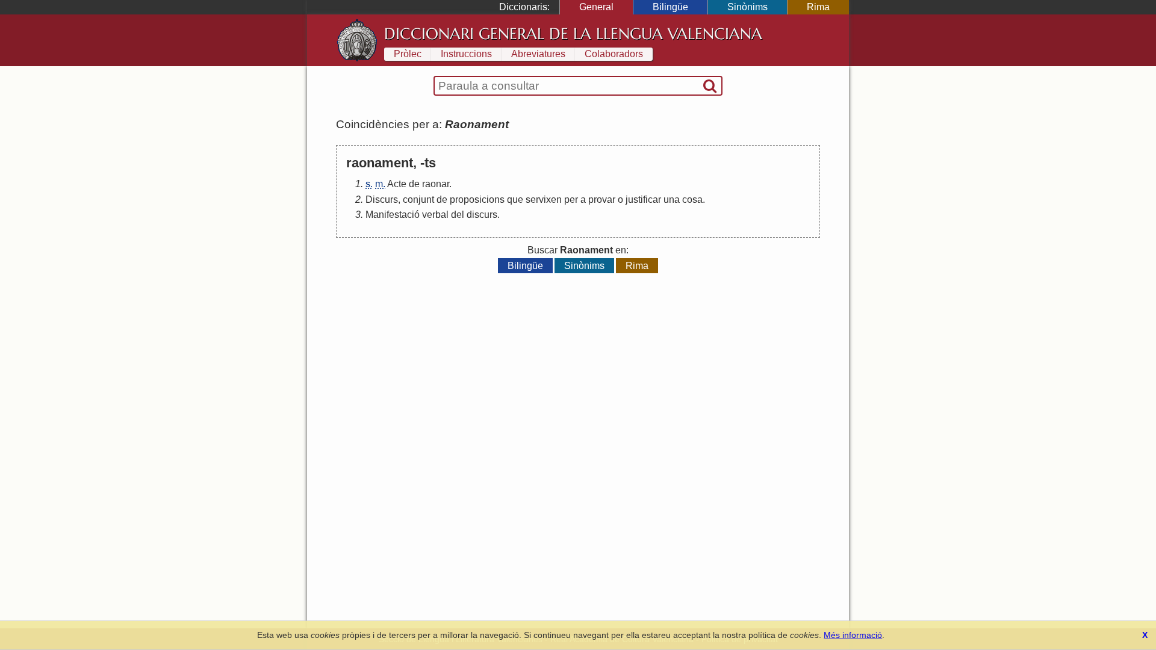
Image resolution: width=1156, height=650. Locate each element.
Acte (396, 184)
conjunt (418, 199)
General (596, 7)
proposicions (477, 199)
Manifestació (392, 214)
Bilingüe (670, 7)
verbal (435, 214)
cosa (692, 199)
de (414, 184)
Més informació (853, 635)
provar (601, 199)
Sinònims (747, 7)
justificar (643, 199)
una (671, 199)
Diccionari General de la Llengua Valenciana (573, 33)
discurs (482, 214)
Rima (818, 7)
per (571, 199)
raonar (435, 184)
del (457, 214)
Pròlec (407, 54)
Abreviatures (538, 54)
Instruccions (466, 54)
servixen (544, 199)
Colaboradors (614, 54)
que (515, 199)
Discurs (381, 199)
